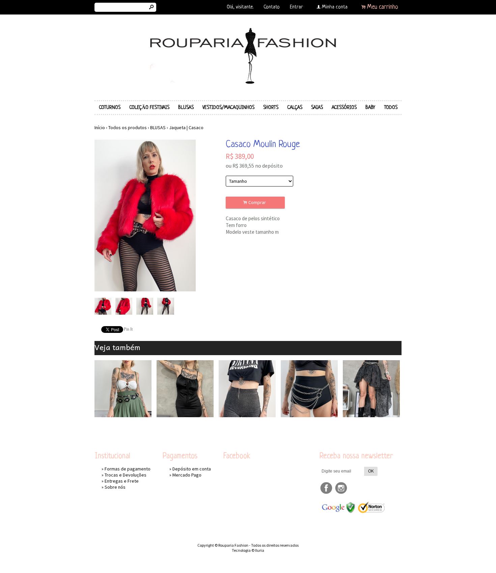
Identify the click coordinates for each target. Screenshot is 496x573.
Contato (272, 7)
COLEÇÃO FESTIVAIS (149, 107)
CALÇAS (294, 107)
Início (99, 127)
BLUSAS (186, 107)
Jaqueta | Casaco (186, 127)
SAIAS (317, 107)
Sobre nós (115, 487)
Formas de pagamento (127, 469)
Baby (370, 107)
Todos (390, 107)
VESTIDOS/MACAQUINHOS (228, 107)
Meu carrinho (382, 7)
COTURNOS (109, 107)
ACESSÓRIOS (344, 107)
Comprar (255, 202)
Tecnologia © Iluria (248, 550)
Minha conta (335, 7)
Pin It (128, 329)
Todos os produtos (127, 127)
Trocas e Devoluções (125, 475)
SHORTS (270, 107)
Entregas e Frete (122, 481)
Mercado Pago (186, 475)
